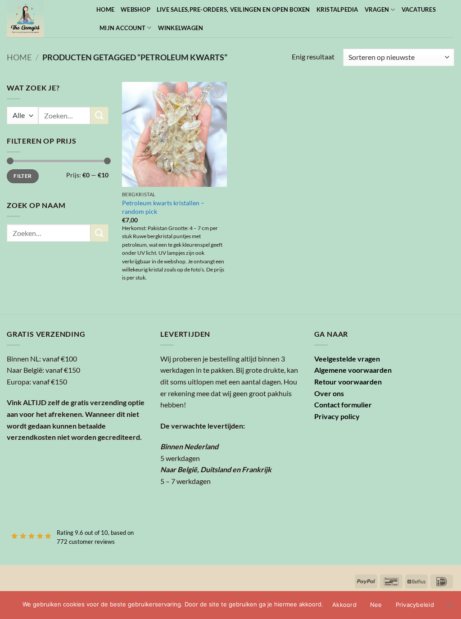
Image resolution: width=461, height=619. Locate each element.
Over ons (329, 393)
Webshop (135, 9)
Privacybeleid (415, 604)
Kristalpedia (337, 9)
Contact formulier (343, 404)
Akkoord (344, 604)
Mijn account (122, 28)
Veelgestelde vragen (347, 358)
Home (105, 9)
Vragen (377, 9)
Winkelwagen (180, 28)
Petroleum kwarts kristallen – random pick (163, 207)
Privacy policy (337, 416)
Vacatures (419, 9)
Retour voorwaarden (348, 381)
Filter (23, 175)
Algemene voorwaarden (353, 370)
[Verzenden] (99, 115)
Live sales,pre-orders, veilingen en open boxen (233, 9)
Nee (376, 604)
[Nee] (448, 608)
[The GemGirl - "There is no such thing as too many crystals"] (45, 18)
